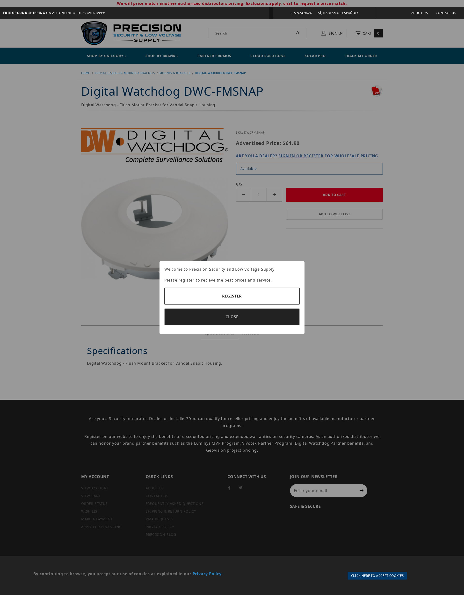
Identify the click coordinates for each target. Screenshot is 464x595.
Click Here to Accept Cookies (377, 575)
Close (232, 316)
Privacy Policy (207, 573)
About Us (419, 13)
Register (232, 296)
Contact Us (446, 13)
